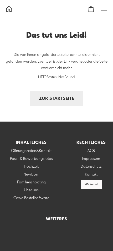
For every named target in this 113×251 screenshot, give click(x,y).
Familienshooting (31, 182)
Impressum (91, 159)
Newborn (31, 174)
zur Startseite (56, 98)
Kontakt (91, 174)
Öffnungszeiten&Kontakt (31, 151)
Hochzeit (31, 166)
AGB (91, 151)
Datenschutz (91, 166)
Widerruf (91, 184)
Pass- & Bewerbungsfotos (31, 159)
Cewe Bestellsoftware (31, 198)
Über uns (31, 190)
